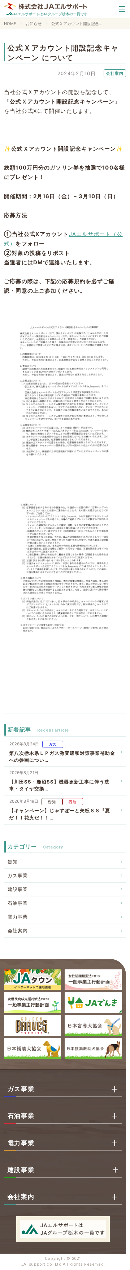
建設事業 (18, 889)
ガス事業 (18, 875)
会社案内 (18, 930)
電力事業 (18, 917)
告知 (13, 861)
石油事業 (18, 903)
